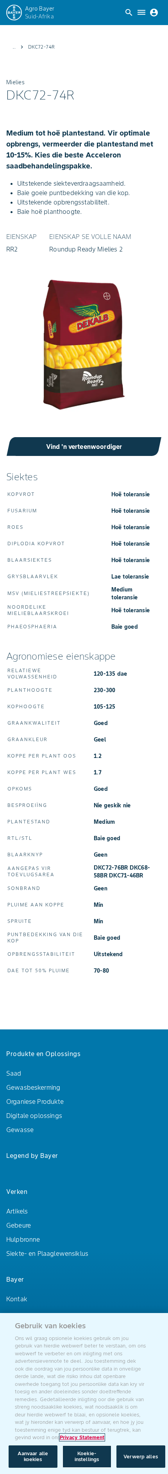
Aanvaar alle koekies (33, 1456)
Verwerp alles (140, 1456)
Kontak (16, 1299)
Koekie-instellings (87, 1456)
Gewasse (20, 1130)
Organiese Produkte (35, 1101)
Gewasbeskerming (33, 1087)
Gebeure (18, 1225)
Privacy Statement (82, 1437)
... (14, 47)
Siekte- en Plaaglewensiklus (47, 1253)
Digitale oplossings (34, 1116)
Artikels (17, 1211)
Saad (13, 1073)
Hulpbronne (23, 1239)
